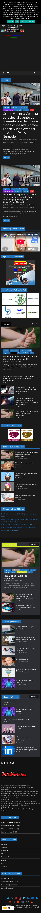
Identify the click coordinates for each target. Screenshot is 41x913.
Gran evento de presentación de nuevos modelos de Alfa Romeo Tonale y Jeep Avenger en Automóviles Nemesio (19, 198)
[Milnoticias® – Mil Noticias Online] (3, 73)
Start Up (26, 110)
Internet (14, 353)
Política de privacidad (19, 905)
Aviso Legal (8, 905)
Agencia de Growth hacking (10, 829)
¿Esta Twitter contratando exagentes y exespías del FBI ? (26, 606)
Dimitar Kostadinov (11, 140)
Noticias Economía (10, 572)
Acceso (3, 863)
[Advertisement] (20, 56)
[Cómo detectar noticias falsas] (8, 725)
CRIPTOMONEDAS (26, 350)
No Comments (23, 458)
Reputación (18, 110)
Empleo (3, 860)
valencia (15, 145)
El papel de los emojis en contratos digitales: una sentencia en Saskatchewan (26, 413)
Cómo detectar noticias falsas (25, 726)
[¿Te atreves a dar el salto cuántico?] (9, 679)
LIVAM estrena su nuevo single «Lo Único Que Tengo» (18, 527)
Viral (32, 110)
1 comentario (33, 140)
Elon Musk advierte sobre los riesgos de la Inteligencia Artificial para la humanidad (25, 389)
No (17, 21)
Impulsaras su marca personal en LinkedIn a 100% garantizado (26, 749)
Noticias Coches (8, 110)
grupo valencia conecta (26, 142)
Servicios (4, 847)
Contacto (4, 866)
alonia (6, 142)
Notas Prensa (23, 107)
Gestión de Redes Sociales (9, 832)
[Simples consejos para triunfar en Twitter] (8, 473)
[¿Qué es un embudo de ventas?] (9, 669)
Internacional (24, 570)
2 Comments (22, 477)
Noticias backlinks (23, 353)
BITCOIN (6, 350)
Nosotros (4, 844)
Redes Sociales (22, 572)
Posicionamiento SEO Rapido (10, 826)
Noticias (33, 570)
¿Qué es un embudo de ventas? (26, 670)
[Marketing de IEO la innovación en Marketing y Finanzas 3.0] (20, 328)
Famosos (14, 107)
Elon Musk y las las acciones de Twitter (16, 719)
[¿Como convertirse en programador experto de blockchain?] (8, 736)
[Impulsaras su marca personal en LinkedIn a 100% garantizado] (8, 747)
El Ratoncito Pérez (10, 702)
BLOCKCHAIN (14, 350)
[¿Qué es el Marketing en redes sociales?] (8, 494)
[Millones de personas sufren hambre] (8, 462)
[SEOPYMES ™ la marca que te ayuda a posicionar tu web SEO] (9, 636)
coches (11, 142)
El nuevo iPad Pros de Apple (25, 627)
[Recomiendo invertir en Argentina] (20, 549)
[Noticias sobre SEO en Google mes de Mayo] (9, 647)
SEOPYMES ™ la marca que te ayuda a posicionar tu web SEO (26, 638)
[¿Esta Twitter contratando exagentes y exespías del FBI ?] (8, 604)
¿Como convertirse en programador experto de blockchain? (24, 739)
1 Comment (22, 467)
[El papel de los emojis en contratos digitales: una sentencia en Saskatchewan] (7, 410)
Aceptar (10, 21)
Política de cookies (31, 905)
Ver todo (34, 324)
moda (4, 145)
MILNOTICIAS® (34, 907)
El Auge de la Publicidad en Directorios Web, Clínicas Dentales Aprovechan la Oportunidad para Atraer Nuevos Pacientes (19, 378)
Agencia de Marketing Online (10, 822)
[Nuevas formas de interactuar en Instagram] (8, 483)
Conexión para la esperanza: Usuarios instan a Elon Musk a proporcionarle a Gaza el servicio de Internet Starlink (26, 401)
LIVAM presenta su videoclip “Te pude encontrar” (17, 524)
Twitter (30, 572)
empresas (16, 142)
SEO (32, 353)
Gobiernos (16, 570)
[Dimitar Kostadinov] (9, 658)
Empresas (6, 107)
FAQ (2, 854)
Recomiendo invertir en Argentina (16, 577)
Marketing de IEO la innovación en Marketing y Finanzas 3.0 (20, 357)
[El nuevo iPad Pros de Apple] (9, 626)
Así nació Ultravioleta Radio (10, 530)
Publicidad (4, 850)
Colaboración (5, 857)
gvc (35, 142)
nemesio (9, 145)
